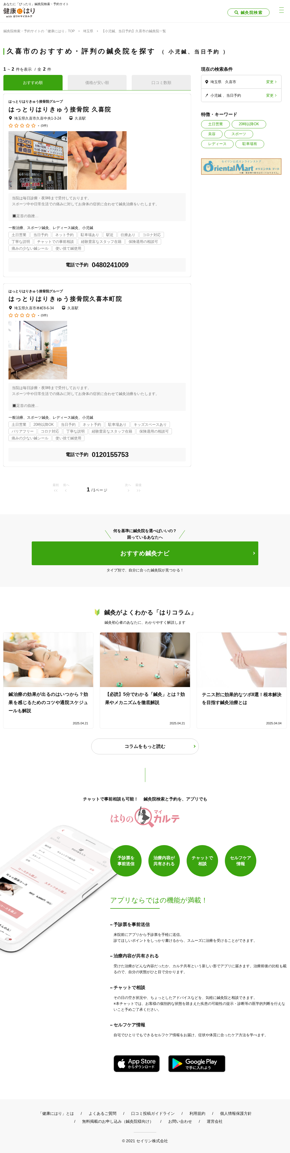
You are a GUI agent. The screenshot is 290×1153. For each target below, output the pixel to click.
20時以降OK (249, 124)
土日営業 (215, 124)
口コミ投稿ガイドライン (153, 1113)
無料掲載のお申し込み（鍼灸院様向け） (117, 1121)
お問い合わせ (180, 1121)
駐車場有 (249, 144)
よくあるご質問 (102, 1113)
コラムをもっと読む (145, 746)
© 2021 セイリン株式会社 (145, 1141)
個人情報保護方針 (236, 1113)
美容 (212, 134)
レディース (217, 144)
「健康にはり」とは (56, 1113)
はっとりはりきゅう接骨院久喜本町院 (65, 298)
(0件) (44, 125)
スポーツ (238, 134)
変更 (270, 82)
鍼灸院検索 (252, 12)
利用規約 (197, 1113)
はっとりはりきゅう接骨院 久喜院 (60, 109)
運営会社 (215, 1121)
